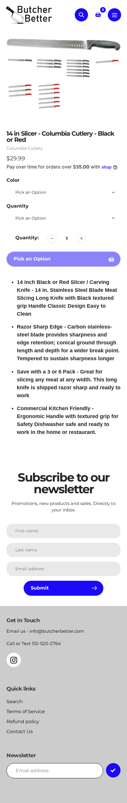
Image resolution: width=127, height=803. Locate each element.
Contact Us (19, 731)
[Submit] (113, 770)
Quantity (17, 206)
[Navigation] (114, 14)
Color (12, 180)
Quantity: (27, 237)
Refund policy (22, 721)
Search (14, 701)
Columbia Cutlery (24, 148)
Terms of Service (25, 711)
